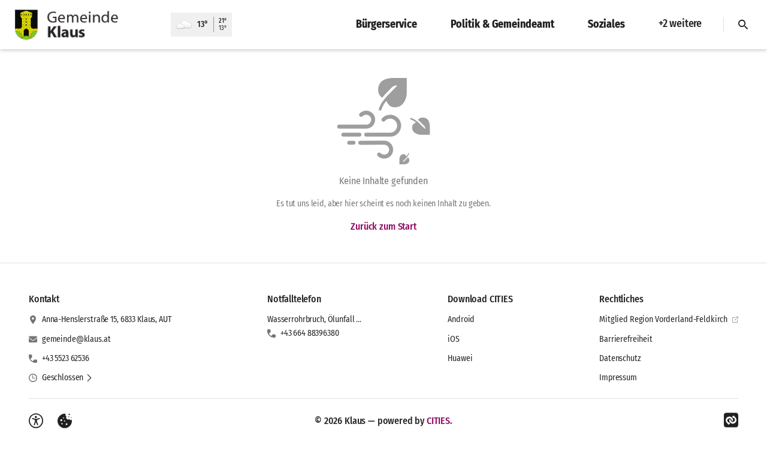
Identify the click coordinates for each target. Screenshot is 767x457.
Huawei (460, 358)
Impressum (618, 377)
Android (461, 319)
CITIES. (439, 420)
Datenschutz (620, 358)
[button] (67, 378)
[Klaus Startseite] (85, 25)
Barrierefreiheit (626, 339)
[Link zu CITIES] (731, 420)
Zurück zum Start (383, 226)
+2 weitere (680, 23)
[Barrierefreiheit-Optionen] (36, 421)
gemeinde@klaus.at (76, 339)
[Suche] (743, 24)
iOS (454, 339)
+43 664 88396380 (309, 333)
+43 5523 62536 (65, 358)
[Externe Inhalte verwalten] (65, 421)
